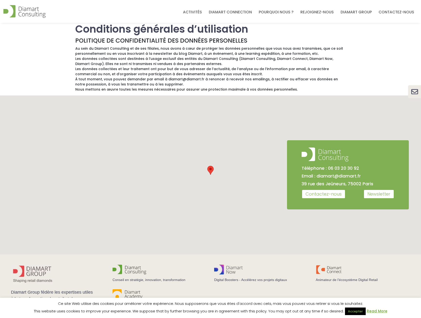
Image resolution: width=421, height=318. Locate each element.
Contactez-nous (396, 12)
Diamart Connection (230, 12)
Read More (377, 311)
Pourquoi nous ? (276, 12)
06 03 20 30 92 (343, 168)
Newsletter (378, 194)
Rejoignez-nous (317, 12)
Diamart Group (356, 12)
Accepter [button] (355, 311)
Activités (192, 12)
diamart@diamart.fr (338, 176)
